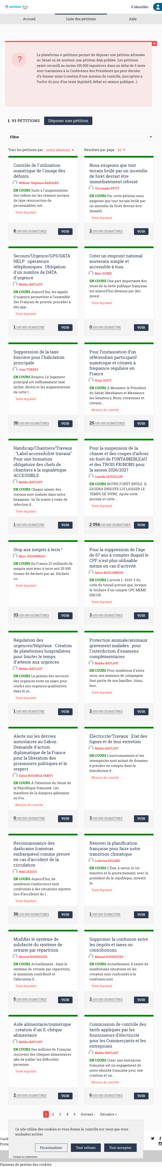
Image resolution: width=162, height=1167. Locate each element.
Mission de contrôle (105, 410)
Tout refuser (86, 1147)
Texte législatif (25, 212)
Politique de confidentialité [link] (25, 1157)
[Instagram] (160, 1144)
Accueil (29, 19)
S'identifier (140, 7)
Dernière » (108, 1114)
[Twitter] (152, 1139)
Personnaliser (51, 1147)
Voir (65, 231)
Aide (133, 19)
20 (119, 150)
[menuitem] (60, 150)
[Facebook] (160, 1139)
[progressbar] (30, 233)
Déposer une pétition (68, 120)
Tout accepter (120, 1147)
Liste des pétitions (81, 19)
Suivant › (88, 1114)
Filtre (14, 137)
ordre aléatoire (58, 150)
